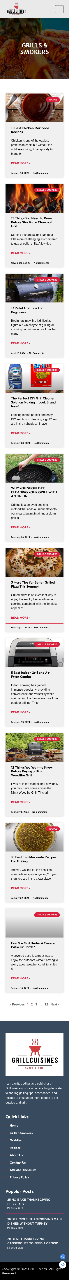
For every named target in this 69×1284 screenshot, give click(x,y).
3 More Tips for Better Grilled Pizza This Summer (33, 584)
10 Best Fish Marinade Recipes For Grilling (33, 859)
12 (46, 1004)
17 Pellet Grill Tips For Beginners (27, 310)
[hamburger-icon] (59, 9)
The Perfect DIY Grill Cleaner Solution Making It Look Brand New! (33, 402)
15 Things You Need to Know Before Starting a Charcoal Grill (31, 222)
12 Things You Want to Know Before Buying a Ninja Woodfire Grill (32, 771)
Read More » (20, 163)
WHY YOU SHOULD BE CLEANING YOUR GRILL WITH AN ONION (34, 492)
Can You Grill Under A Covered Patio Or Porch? (33, 945)
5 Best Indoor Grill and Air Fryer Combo (30, 674)
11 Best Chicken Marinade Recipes (30, 130)
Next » (55, 1004)
